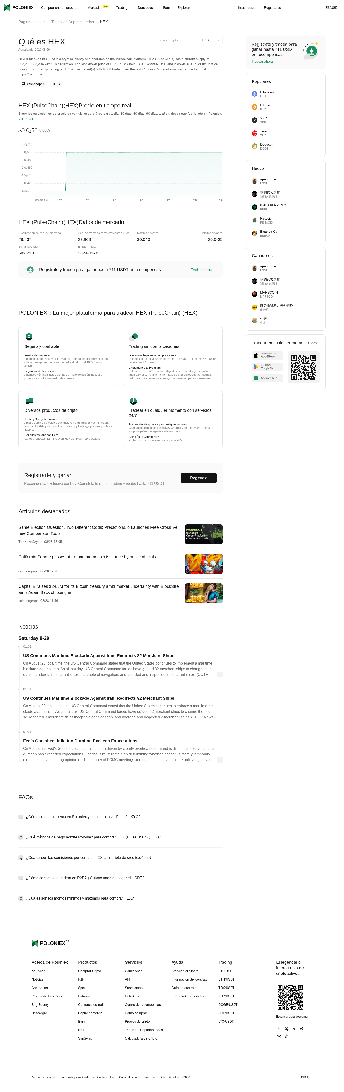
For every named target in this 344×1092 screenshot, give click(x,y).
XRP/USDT (226, 996)
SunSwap (85, 1038)
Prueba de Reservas (47, 996)
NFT (81, 1029)
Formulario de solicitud (188, 996)
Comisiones (133, 970)
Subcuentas (134, 987)
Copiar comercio (90, 1013)
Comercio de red (90, 1004)
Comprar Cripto (89, 970)
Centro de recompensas (143, 1004)
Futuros (84, 996)
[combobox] (175, 40)
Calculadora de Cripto (141, 1038)
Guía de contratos (185, 987)
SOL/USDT (226, 1013)
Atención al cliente (185, 970)
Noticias (37, 979)
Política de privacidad (74, 1077)
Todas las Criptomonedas (72, 22)
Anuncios (38, 970)
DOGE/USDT (228, 1004)
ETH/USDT (226, 979)
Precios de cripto (137, 1021)
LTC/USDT (226, 1021)
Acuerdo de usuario (44, 1077)
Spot (81, 987)
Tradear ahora (201, 269)
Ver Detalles (27, 119)
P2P (81, 979)
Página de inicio (31, 22)
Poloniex (19, 7)
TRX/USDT (226, 987)
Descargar (39, 1013)
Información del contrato (190, 979)
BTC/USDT (226, 970)
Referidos (132, 996)
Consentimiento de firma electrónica (142, 1077)
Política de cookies (103, 1077)
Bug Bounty (40, 1004)
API (127, 979)
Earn (81, 1021)
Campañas (40, 987)
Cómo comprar (136, 1013)
